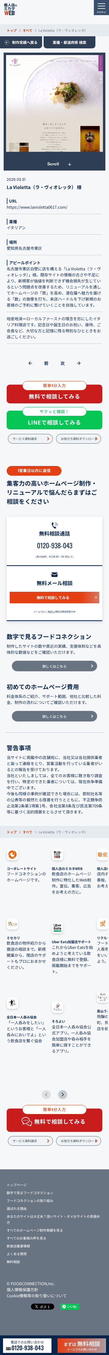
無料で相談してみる (53, 597)
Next (62, 1094)
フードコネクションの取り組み (30, 1200)
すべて (27, 30)
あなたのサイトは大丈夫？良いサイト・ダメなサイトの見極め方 (53, 1219)
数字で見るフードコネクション (30, 1192)
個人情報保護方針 (22, 1289)
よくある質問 (17, 1253)
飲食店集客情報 (18, 1245)
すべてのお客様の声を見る (26, 1238)
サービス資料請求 (25, 438)
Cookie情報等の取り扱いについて (37, 1295)
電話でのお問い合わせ (27, 1346)
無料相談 (13, 1261)
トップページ (17, 1184)
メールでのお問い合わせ (82, 1345)
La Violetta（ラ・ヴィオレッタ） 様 (44, 187)
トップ (12, 30)
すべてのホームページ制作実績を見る (35, 1230)
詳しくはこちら (54, 666)
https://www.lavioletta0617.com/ (37, 207)
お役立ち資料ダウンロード (79, 438)
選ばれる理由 (17, 1208)
